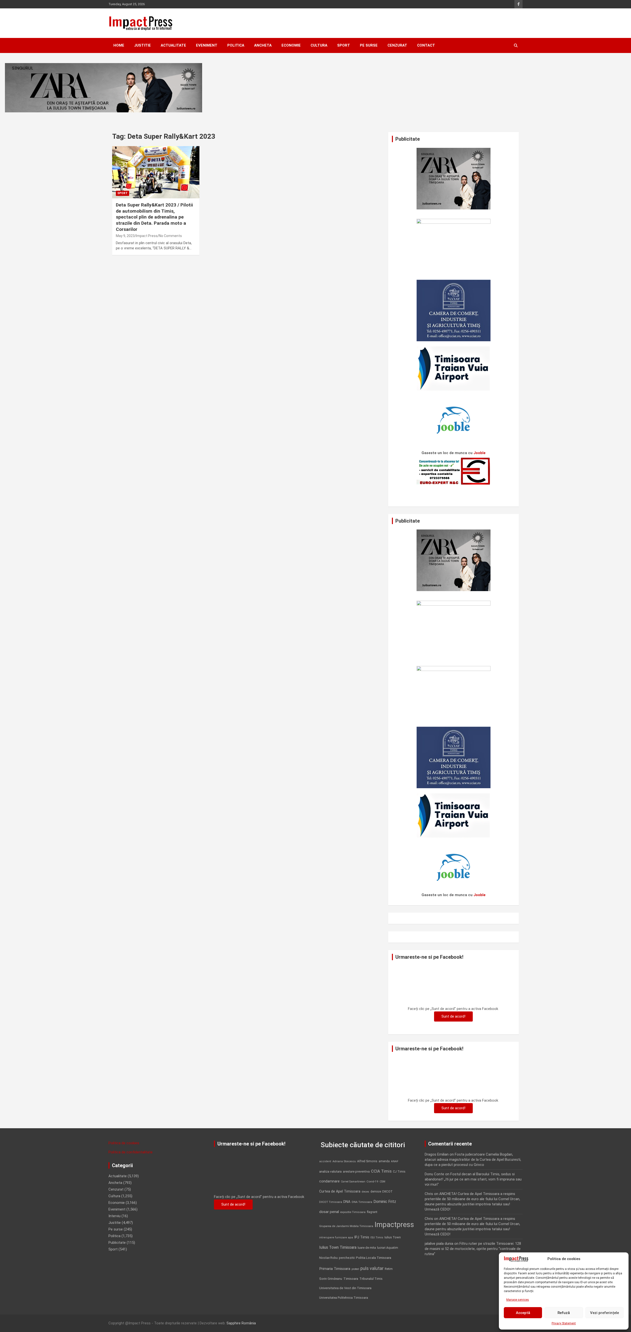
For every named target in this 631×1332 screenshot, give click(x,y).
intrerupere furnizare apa (336, 1237)
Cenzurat (397, 45)
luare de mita (367, 1247)
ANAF (394, 1161)
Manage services (517, 1299)
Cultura (319, 45)
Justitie (142, 45)
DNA (347, 1201)
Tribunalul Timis (371, 1279)
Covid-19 (372, 1181)
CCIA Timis (381, 1171)
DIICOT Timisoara (330, 1202)
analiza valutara (330, 1171)
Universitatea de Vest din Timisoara (345, 1288)
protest (355, 1269)
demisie (375, 1191)
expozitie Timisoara (353, 1212)
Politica (235, 45)
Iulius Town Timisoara (337, 1247)
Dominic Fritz (384, 1201)
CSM (382, 1181)
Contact (426, 45)
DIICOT (387, 1191)
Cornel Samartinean (353, 1181)
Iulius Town (393, 1237)
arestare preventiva (356, 1171)
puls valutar (372, 1268)
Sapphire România (241, 1323)
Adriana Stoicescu (344, 1161)
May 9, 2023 (125, 236)
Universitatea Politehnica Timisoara (343, 1297)
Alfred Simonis (367, 1161)
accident (325, 1161)
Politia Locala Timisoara (373, 1258)
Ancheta (263, 45)
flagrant (372, 1212)
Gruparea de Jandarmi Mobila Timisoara (346, 1226)
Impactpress (394, 1224)
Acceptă (523, 1313)
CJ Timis (399, 1171)
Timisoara (350, 1279)
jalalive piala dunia (439, 1243)
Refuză (564, 1313)
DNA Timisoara (362, 1202)
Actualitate (173, 45)
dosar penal (329, 1212)
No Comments (170, 236)
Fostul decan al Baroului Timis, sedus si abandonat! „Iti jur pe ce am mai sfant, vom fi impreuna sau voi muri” (473, 1179)
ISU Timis (376, 1237)
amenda (384, 1161)
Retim (389, 1269)
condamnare (329, 1181)
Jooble (479, 453)
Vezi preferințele (604, 1313)
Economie (291, 45)
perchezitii (347, 1258)
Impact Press (147, 236)
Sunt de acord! (453, 1016)
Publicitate (117, 1242)
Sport (343, 45)
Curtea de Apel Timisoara (339, 1191)
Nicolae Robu (328, 1258)
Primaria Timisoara (334, 1268)
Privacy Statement (564, 1323)
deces (365, 1191)
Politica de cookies (123, 1143)
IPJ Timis (361, 1237)
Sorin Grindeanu (330, 1279)
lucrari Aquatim (387, 1247)
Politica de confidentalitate (130, 1152)
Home (118, 45)
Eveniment (206, 45)
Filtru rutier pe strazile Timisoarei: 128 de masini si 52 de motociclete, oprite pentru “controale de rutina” (473, 1248)
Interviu (114, 1216)
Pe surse (369, 45)
